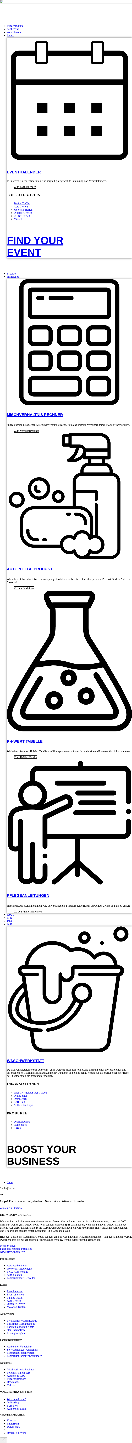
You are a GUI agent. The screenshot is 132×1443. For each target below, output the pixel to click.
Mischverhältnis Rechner (35, 415)
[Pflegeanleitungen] (69, 884)
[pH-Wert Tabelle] (69, 729)
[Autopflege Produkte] (69, 557)
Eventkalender (24, 172)
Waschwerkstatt (25, 1061)
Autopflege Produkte (31, 569)
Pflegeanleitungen (28, 895)
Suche (3, 1188)
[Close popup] (3, 1440)
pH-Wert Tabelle (25, 741)
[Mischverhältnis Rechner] (69, 403)
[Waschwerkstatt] (69, 1050)
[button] (69, 35)
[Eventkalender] (69, 161)
